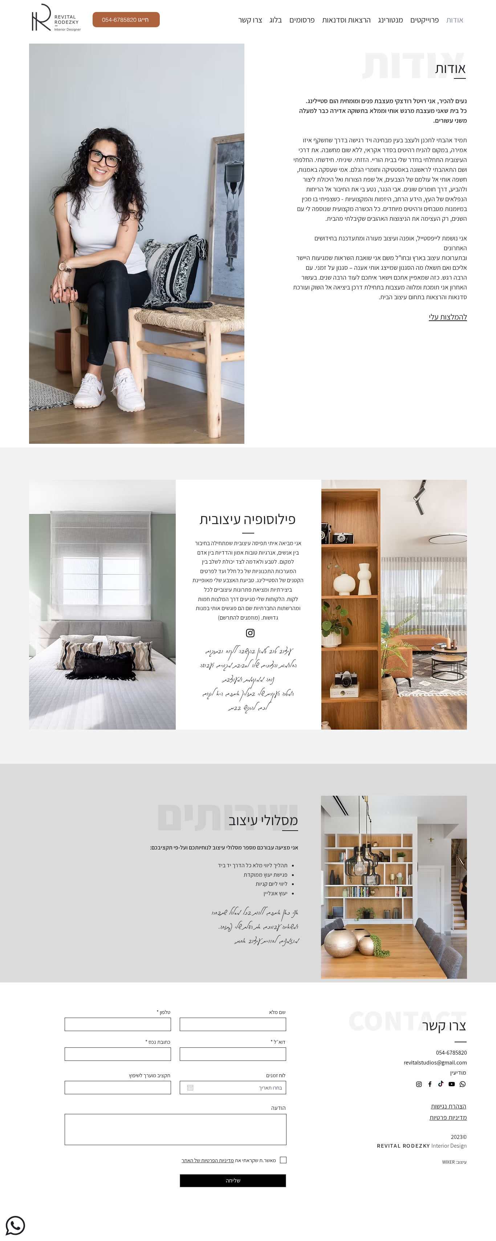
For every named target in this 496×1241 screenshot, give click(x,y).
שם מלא (277, 1012)
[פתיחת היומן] (190, 1088)
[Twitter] (250, 632)
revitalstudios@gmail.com (435, 1062)
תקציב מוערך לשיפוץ (149, 1075)
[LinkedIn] (462, 1084)
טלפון (165, 1012)
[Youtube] (451, 1084)
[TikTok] (440, 1084)
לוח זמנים (275, 1075)
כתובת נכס (159, 1042)
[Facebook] (430, 1084)
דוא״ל (279, 1042)
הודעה (278, 1108)
